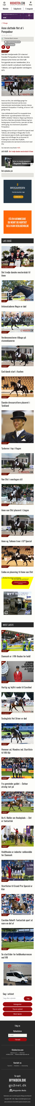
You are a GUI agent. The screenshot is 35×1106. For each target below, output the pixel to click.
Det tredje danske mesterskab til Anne (21, 151)
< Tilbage (4, 23)
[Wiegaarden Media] (17, 1090)
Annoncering (25, 1065)
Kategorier (17, 1004)
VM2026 (4, 651)
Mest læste (17, 1014)
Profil (3, 301)
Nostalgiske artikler (7, 267)
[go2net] (17, 1085)
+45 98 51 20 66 (9, 1054)
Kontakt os (16, 1065)
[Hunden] (17, 1080)
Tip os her (9, 1065)
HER (18, 148)
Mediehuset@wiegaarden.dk (22, 1054)
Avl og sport (5, 713)
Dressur (4, 51)
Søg (28, 998)
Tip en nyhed (17, 1009)
